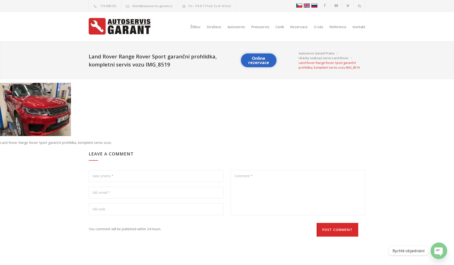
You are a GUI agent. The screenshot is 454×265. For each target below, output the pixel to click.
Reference (337, 26)
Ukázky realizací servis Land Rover (324, 58)
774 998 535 (108, 6)
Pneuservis (260, 26)
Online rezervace (258, 60)
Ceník (279, 26)
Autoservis (236, 26)
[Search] (359, 6)
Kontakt (359, 26)
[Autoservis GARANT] (123, 26)
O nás (318, 26)
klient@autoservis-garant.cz (152, 6)
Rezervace (299, 26)
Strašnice (214, 26)
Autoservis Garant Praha (316, 53)
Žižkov (195, 26)
